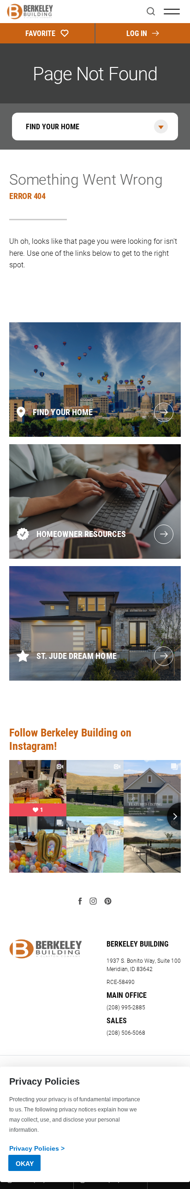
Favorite (40, 33)
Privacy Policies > (37, 1148)
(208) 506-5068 (126, 1032)
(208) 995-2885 (126, 1007)
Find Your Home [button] (52, 126)
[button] (150, 12)
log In (136, 33)
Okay (25, 1163)
